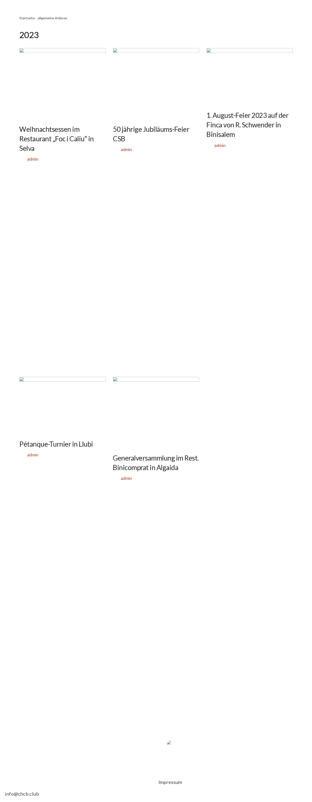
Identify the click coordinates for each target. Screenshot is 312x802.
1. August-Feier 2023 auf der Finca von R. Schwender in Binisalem (247, 124)
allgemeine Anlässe (52, 18)
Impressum (170, 782)
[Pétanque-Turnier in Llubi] (62, 405)
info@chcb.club (22, 794)
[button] (163, 739)
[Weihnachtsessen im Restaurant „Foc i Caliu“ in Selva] (62, 84)
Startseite (27, 18)
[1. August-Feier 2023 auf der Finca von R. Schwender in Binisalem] (249, 77)
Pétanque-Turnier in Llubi (56, 444)
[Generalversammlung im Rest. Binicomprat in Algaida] (156, 412)
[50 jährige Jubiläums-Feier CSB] (156, 84)
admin (33, 159)
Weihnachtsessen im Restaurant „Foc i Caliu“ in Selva (56, 138)
